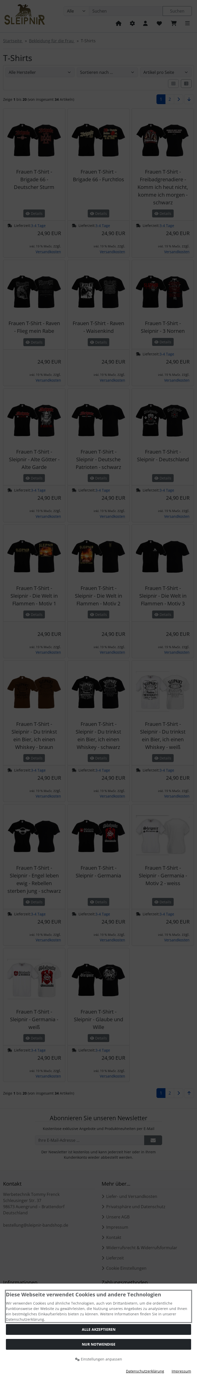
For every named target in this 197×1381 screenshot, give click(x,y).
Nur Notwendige (98, 1344)
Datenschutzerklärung (145, 1371)
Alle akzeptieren (98, 1329)
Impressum (181, 1371)
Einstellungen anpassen (101, 1359)
